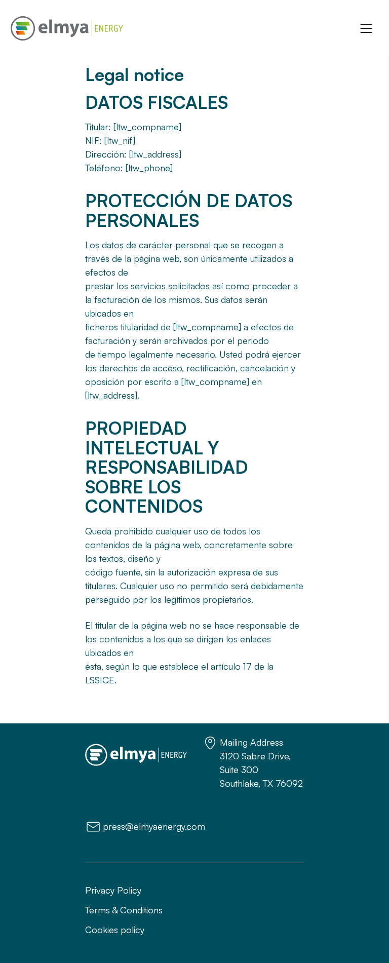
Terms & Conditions (124, 909)
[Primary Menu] (366, 28)
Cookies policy (114, 929)
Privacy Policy (113, 890)
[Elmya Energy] (67, 28)
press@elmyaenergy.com (154, 826)
